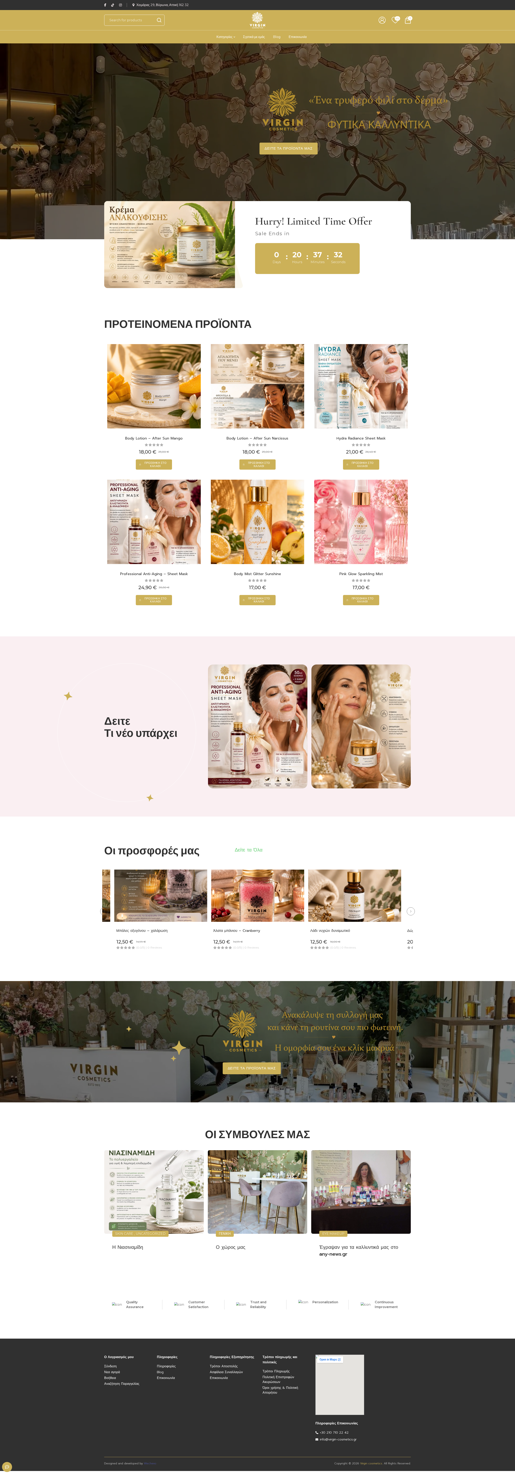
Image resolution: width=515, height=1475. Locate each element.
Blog (277, 37)
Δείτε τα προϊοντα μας (289, 148)
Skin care (124, 1234)
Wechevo (150, 1463)
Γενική (225, 1234)
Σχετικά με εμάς (254, 37)
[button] (154, 464)
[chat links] (7, 1467)
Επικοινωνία (298, 37)
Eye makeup (333, 1234)
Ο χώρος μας (230, 1247)
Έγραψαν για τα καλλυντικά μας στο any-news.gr (358, 1251)
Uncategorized (151, 1234)
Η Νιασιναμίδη (127, 1247)
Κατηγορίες (224, 37)
